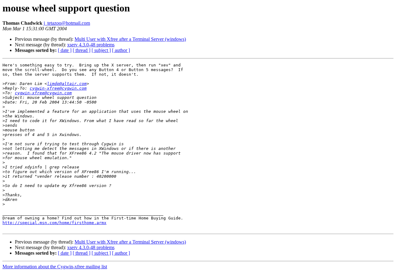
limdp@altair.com (67, 83)
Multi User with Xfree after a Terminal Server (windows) (130, 39)
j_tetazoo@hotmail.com (67, 23)
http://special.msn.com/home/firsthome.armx (54, 222)
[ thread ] (81, 50)
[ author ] (121, 50)
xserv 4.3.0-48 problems (90, 44)
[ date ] (64, 50)
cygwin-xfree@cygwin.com (58, 88)
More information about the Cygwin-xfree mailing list (54, 266)
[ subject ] (101, 50)
